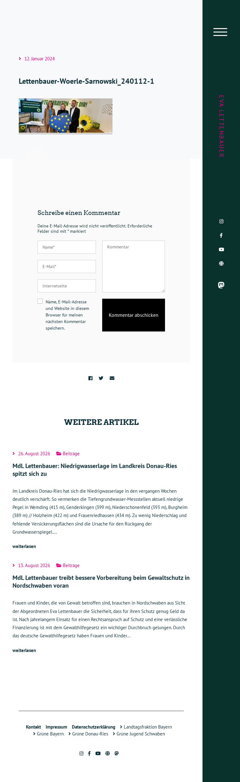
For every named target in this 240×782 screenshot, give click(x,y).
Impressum (56, 727)
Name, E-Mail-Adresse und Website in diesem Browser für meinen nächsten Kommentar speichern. (67, 315)
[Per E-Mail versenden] (112, 378)
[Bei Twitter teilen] (101, 378)
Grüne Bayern (50, 734)
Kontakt (33, 727)
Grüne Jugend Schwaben (140, 734)
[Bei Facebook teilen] (90, 378)
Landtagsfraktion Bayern (147, 727)
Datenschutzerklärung (93, 727)
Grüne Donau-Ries (89, 734)
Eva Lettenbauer (222, 126)
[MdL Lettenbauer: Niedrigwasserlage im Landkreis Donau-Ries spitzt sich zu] (101, 501)
